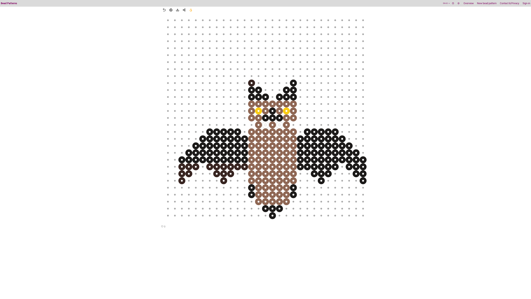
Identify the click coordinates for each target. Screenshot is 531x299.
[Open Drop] (458, 3)
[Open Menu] (171, 10)
